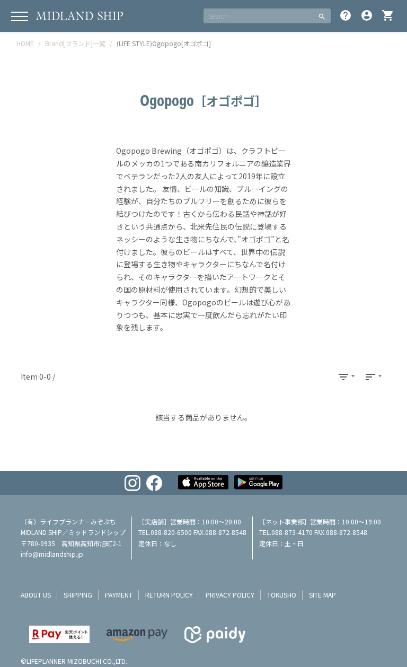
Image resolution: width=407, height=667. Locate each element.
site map (322, 594)
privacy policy (230, 594)
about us (36, 594)
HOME (25, 43)
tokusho (281, 594)
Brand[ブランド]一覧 (75, 43)
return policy (169, 594)
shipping (78, 594)
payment (118, 594)
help (345, 15)
